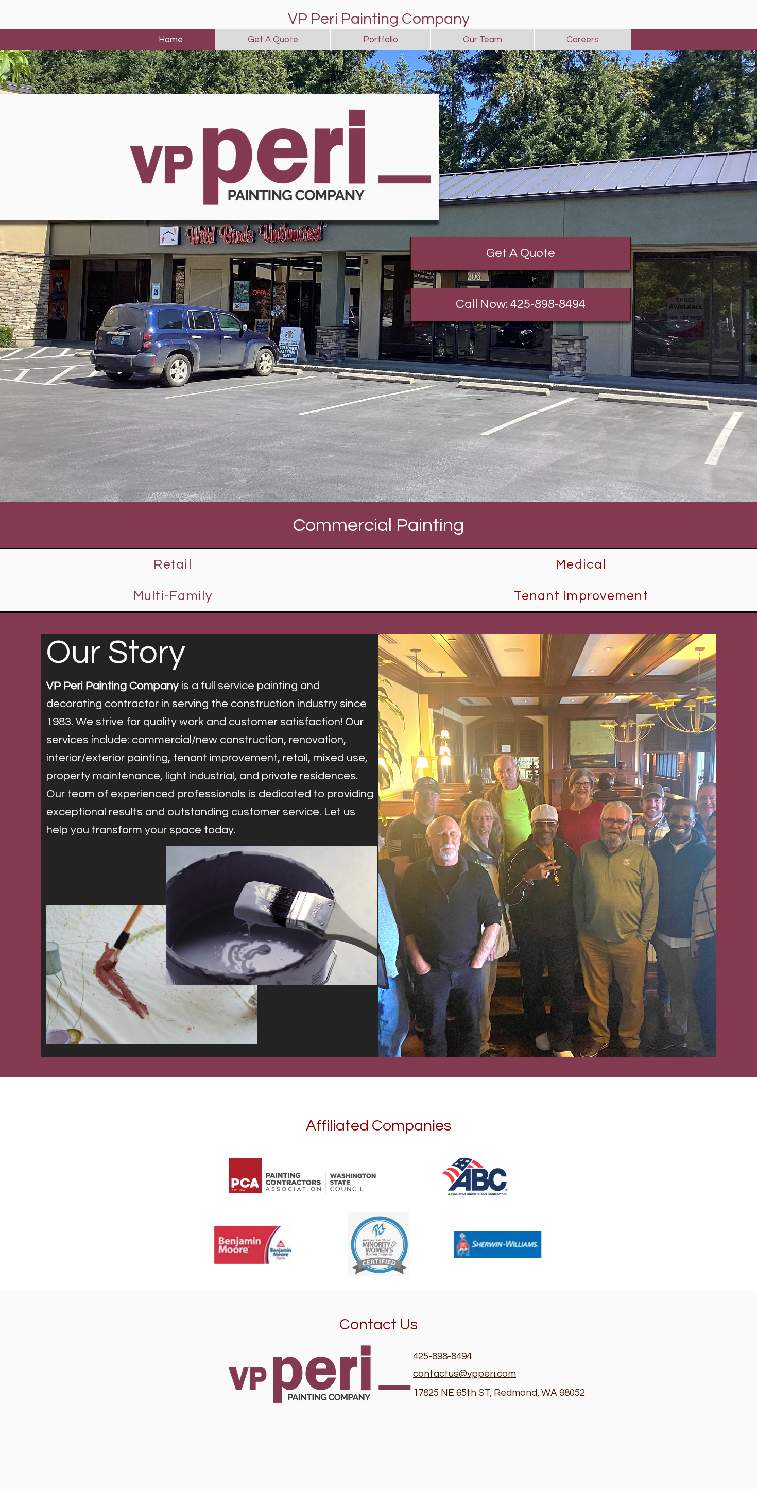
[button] (520, 304)
